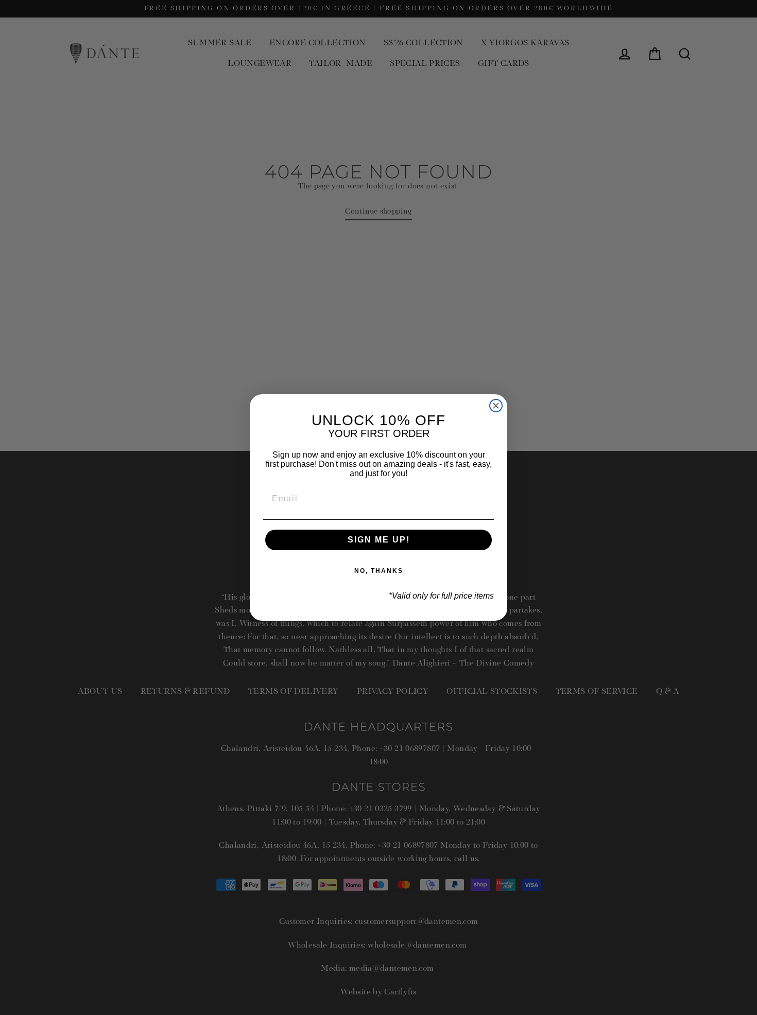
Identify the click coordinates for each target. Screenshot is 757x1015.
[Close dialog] (496, 405)
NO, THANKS (378, 570)
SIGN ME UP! (379, 539)
